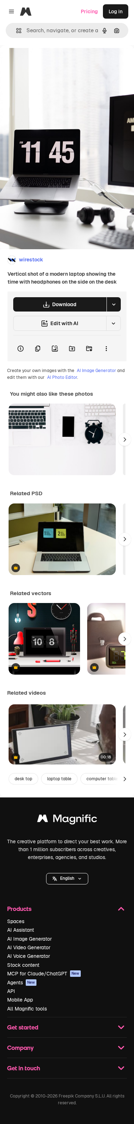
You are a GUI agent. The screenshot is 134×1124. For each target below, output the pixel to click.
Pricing (89, 11)
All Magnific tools (27, 1008)
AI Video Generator (28, 947)
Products (19, 908)
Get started (22, 1027)
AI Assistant (20, 930)
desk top (23, 779)
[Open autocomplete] (16, 30)
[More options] (106, 348)
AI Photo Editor (62, 377)
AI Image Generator (96, 370)
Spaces (15, 921)
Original (46, 61)
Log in (116, 11)
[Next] (124, 439)
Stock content (23, 965)
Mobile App (20, 1000)
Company (20, 1047)
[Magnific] (67, 820)
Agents (21, 982)
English (67, 878)
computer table (102, 779)
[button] (67, 878)
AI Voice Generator (28, 956)
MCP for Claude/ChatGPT (43, 973)
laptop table (59, 779)
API (11, 991)
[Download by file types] (113, 304)
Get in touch (23, 1068)
